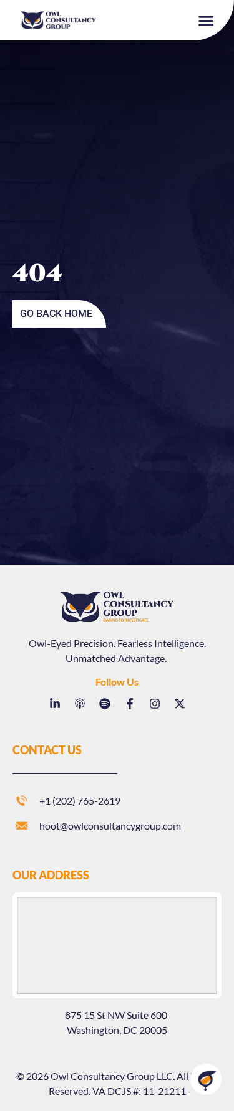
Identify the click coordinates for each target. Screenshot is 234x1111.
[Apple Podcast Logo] (79, 703)
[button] (206, 20)
